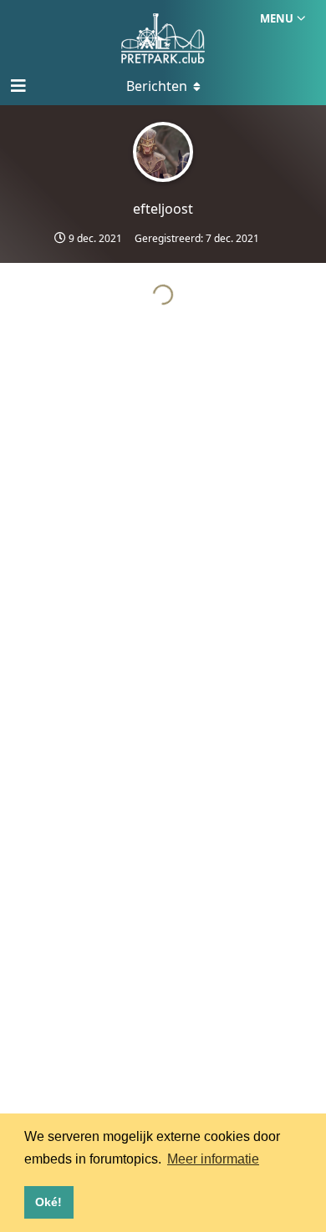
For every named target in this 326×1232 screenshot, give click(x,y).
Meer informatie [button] (213, 1159)
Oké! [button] (48, 1202)
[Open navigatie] (16, 86)
